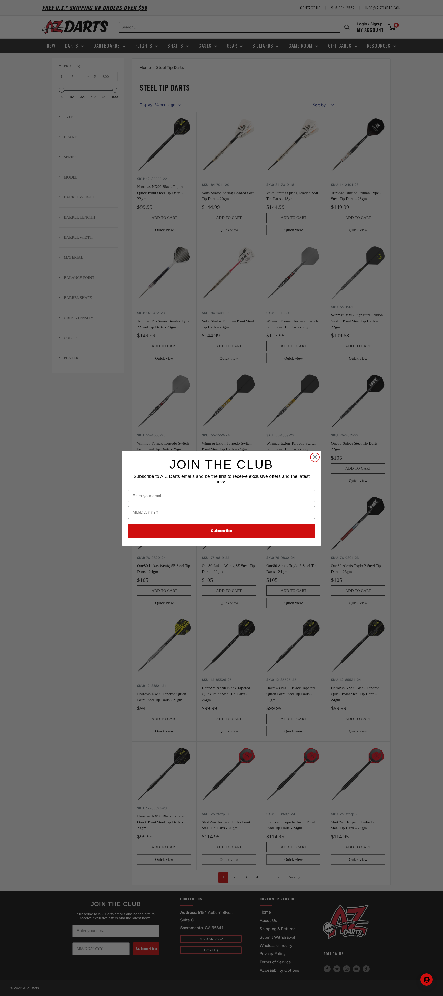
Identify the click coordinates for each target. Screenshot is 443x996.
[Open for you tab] (426, 979)
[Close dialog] (314, 457)
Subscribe (221, 531)
